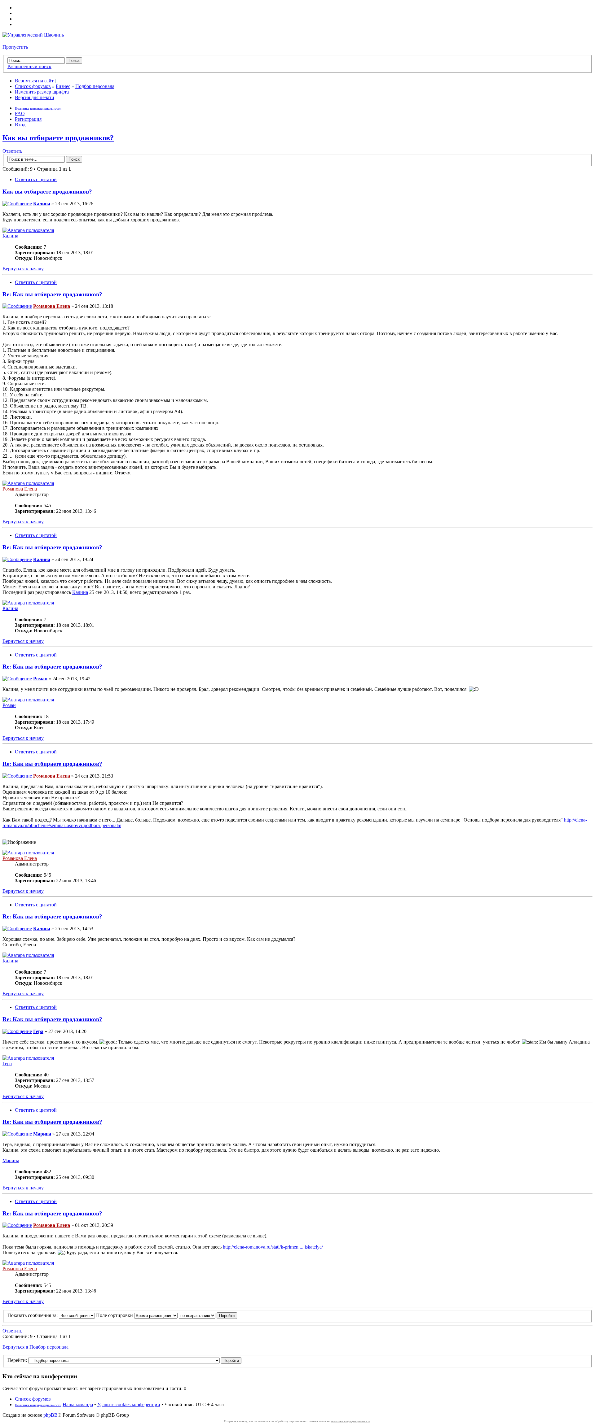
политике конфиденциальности (350, 1421)
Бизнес (63, 86)
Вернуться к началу (23, 268)
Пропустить (15, 47)
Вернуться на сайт (34, 80)
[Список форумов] (33, 34)
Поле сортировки (115, 1315)
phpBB (50, 1415)
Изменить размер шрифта (42, 91)
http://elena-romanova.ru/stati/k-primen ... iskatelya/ (273, 1246)
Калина (41, 203)
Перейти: (17, 1360)
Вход (20, 124)
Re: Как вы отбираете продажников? (52, 294)
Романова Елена (51, 306)
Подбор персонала (94, 86)
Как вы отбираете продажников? (58, 138)
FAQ (20, 113)
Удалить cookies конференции (128, 1404)
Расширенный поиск (29, 66)
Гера (38, 1031)
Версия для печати (34, 97)
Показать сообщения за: (33, 1315)
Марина (42, 1133)
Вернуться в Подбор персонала (35, 1347)
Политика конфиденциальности (38, 108)
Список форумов (33, 86)
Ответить (12, 151)
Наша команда (78, 1404)
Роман (40, 678)
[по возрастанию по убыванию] (208, 1315)
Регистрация (28, 119)
